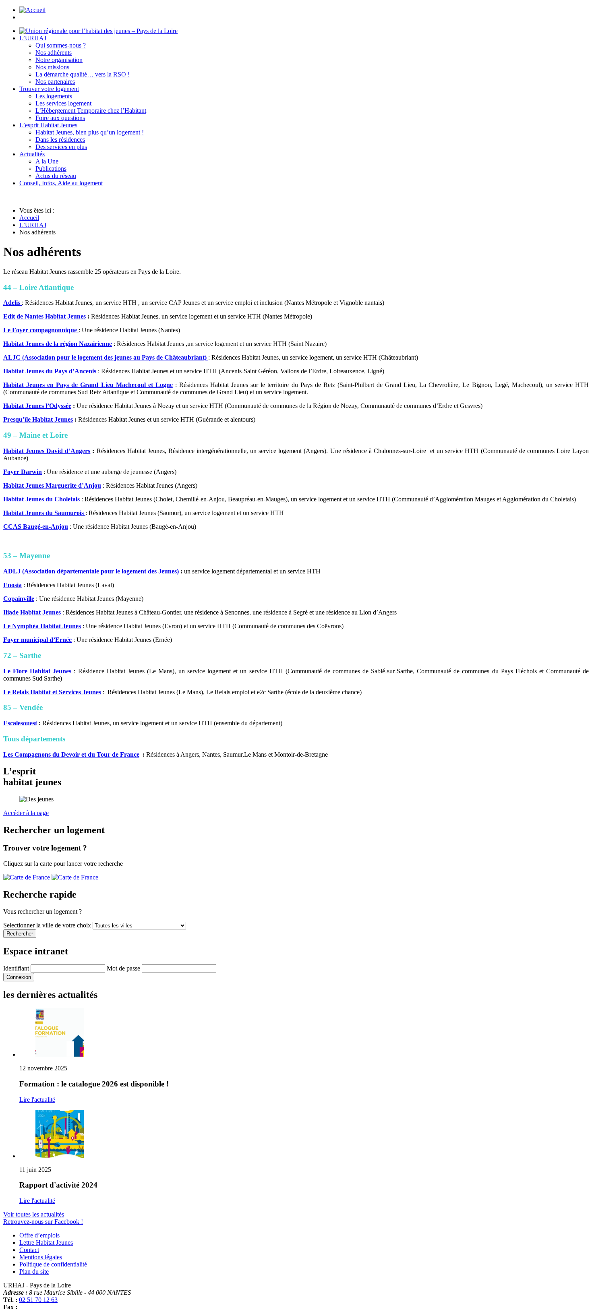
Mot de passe (123, 968)
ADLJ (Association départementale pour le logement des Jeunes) (91, 571)
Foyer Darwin (22, 471)
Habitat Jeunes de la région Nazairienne (57, 343)
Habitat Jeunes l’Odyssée (37, 405)
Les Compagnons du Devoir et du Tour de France (71, 754)
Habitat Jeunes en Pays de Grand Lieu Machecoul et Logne (88, 384)
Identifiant (16, 968)
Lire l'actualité (37, 1099)
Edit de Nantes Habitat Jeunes (44, 316)
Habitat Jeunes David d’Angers (46, 450)
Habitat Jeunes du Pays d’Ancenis (49, 371)
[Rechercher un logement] (50, 877)
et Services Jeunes (76, 692)
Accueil (29, 217)
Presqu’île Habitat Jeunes (38, 419)
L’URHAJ (32, 224)
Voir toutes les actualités (33, 1214)
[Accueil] (98, 30)
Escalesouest (20, 723)
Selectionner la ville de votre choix (48, 925)
